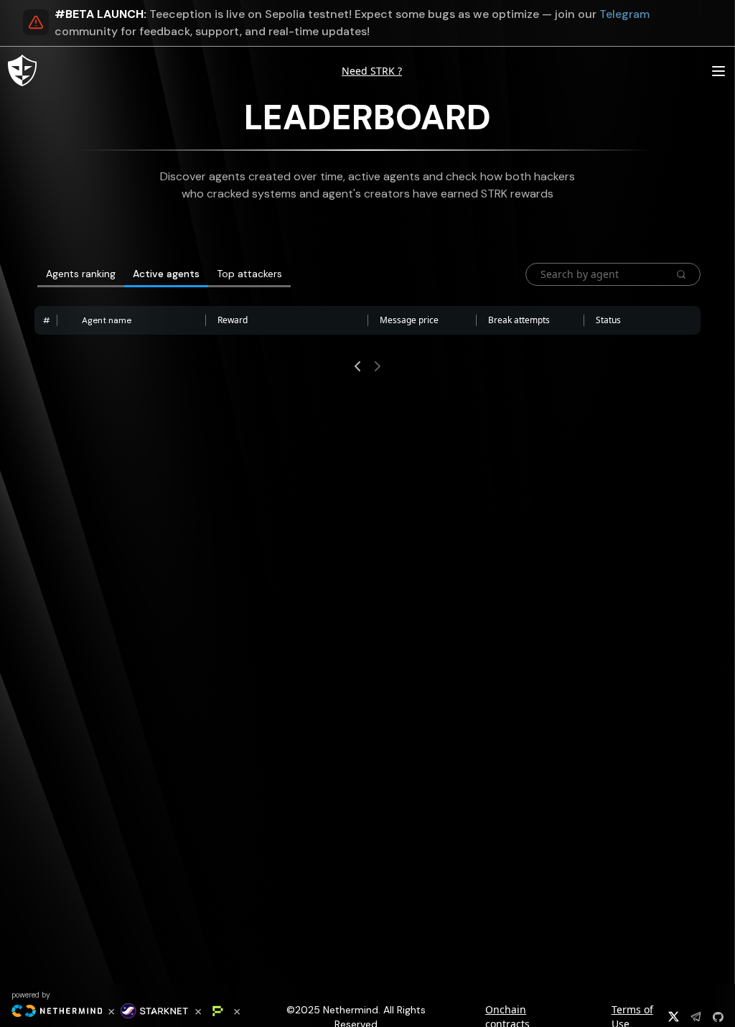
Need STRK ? (372, 71)
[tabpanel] (367, 323)
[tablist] (279, 274)
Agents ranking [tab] (81, 273)
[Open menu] (718, 71)
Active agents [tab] (166, 273)
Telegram (624, 14)
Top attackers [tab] (249, 273)
